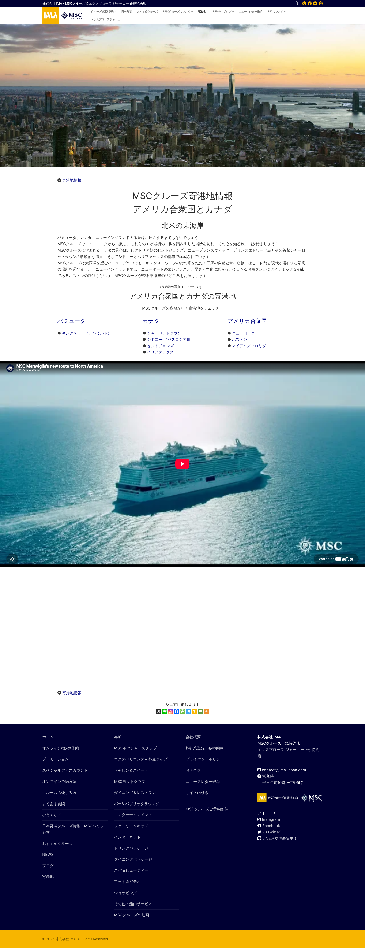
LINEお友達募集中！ (279, 838)
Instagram (271, 819)
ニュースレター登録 (203, 781)
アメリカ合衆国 (247, 321)
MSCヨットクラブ (129, 781)
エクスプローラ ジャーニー (109, 3)
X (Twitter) (272, 832)
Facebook (271, 825)
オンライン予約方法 (59, 781)
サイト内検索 (197, 792)
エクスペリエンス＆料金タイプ (140, 759)
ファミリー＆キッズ (131, 826)
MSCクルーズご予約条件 (207, 809)
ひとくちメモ (53, 814)
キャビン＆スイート (131, 770)
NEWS (47, 854)
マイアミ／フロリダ (249, 346)
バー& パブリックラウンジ (136, 803)
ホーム (48, 737)
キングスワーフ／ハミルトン (86, 333)
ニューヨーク (243, 333)
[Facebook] (310, 3)
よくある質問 (53, 803)
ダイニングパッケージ (133, 859)
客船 (118, 737)
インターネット (127, 837)
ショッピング (125, 892)
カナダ (151, 321)
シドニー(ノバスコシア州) (169, 339)
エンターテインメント (133, 814)
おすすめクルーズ (57, 843)
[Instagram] (304, 3)
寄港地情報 (71, 180)
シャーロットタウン (164, 333)
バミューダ (71, 321)
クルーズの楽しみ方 (59, 792)
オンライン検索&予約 (60, 748)
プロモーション (55, 759)
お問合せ (193, 770)
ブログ (48, 865)
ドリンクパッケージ (131, 848)
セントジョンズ (160, 346)
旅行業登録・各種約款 (205, 748)
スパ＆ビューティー (131, 870)
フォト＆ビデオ (127, 881)
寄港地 (48, 876)
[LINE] (321, 3)
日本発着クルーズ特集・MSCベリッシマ (73, 829)
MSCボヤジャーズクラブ (135, 748)
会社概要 (193, 737)
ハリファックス (160, 352)
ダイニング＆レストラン (135, 792)
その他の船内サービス (133, 903)
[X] (315, 3)
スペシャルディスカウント (65, 770)
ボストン (239, 339)
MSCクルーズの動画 (131, 915)
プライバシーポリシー (205, 759)
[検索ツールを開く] (296, 3)
